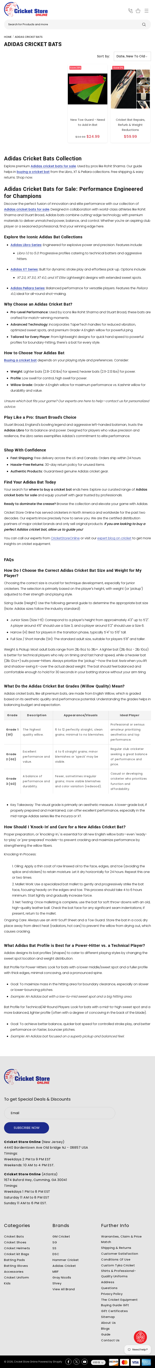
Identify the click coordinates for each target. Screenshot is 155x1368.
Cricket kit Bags (16, 1254)
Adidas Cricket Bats (29, 37)
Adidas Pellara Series (27, 288)
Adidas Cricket (64, 1266)
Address (107, 1282)
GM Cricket (61, 1236)
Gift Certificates (114, 1311)
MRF (55, 1271)
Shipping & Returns (116, 1248)
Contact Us (110, 1340)
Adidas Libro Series (25, 245)
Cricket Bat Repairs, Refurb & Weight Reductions (130, 125)
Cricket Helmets (17, 1248)
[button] (146, 10)
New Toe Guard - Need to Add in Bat (87, 122)
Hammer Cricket (65, 1260)
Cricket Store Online (26, 1361)
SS (54, 1248)
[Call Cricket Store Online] (130, 10)
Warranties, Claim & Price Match (121, 1239)
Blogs (105, 1328)
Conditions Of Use (115, 1259)
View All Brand (63, 1289)
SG (54, 1242)
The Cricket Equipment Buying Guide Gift (119, 1302)
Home (8, 37)
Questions (109, 1288)
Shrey (56, 1283)
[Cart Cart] (138, 10)
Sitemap (108, 1317)
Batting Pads (14, 1260)
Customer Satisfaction (119, 1253)
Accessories (14, 1271)
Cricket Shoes (15, 1242)
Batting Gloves (16, 1266)
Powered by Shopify (50, 1361)
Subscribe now (27, 1127)
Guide (106, 1334)
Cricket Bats (14, 1236)
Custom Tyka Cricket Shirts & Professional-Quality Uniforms (118, 1270)
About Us (108, 1323)
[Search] (143, 24)
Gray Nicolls (61, 1277)
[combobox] (77, 24)
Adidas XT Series (24, 269)
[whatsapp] (140, 1337)
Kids (7, 1283)
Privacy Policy (112, 1294)
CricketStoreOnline (65, 538)
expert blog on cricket (114, 538)
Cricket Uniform (16, 1277)
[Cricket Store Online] (27, 1077)
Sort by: (103, 56)
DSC (55, 1254)
